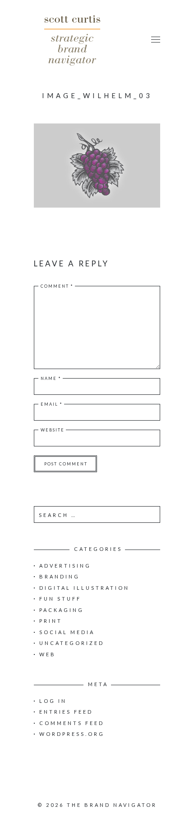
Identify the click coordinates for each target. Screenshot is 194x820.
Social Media (67, 632)
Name (51, 378)
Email (52, 404)
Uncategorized (71, 643)
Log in (53, 701)
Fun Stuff (60, 599)
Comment (57, 286)
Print (50, 621)
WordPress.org (72, 734)
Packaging (61, 610)
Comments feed (71, 723)
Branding (59, 576)
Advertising (65, 566)
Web (47, 654)
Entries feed (66, 712)
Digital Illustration (84, 588)
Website (53, 430)
